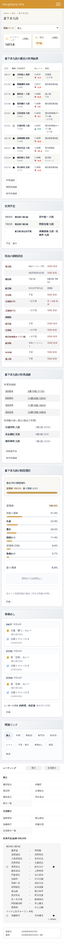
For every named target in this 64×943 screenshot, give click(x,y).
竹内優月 (39, 915)
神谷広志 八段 (23, 148)
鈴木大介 (39, 866)
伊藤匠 (38, 784)
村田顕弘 (15, 887)
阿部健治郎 (16, 903)
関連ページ (9, 28)
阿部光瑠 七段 (46, 224)
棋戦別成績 (11, 186)
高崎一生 (15, 883)
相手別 (41, 735)
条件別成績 (11, 193)
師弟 (8, 754)
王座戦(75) (10, 310)
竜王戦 (8, 266)
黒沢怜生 (15, 895)
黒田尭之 (15, 866)
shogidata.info (13, 4)
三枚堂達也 (16, 858)
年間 (18, 735)
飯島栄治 (15, 870)
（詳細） (25, 38)
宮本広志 (39, 858)
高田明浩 (15, 862)
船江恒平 (39, 891)
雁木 (8, 529)
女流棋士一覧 (9, 830)
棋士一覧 (7, 803)
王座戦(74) (10, 301)
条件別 (53, 735)
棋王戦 (8, 323)
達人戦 (8, 359)
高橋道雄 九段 (46, 231)
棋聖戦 (8, 317)
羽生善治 (39, 797)
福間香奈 (7, 818)
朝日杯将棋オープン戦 (15, 336)
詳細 (8, 601)
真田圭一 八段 (23, 94)
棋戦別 (29, 735)
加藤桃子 (7, 824)
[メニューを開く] (58, 4)
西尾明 (14, 907)
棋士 (14, 13)
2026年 (9, 391)
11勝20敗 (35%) (37, 398)
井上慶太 (39, 903)
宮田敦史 (39, 854)
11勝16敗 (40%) (37, 405)
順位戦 (8, 279)
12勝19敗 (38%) (37, 412)
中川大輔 (39, 878)
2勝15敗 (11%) (36, 391)
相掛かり (11, 537)
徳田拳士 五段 (23, 157)
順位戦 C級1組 (13, 846)
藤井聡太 (7, 784)
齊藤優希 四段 (23, 84)
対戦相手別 (11, 451)
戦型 (51, 744)
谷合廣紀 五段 (12, 434)
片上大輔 (39, 907)
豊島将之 (7, 797)
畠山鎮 (14, 891)
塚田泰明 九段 (12, 441)
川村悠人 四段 (23, 74)
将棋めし (38, 744)
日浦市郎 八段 (23, 125)
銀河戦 (8, 343)
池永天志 (39, 883)
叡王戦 (8, 288)
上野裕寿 (39, 870)
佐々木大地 (16, 899)
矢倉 (8, 521)
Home (6, 13)
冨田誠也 (15, 854)
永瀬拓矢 (39, 790)
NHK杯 (8, 352)
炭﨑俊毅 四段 (23, 138)
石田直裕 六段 (23, 113)
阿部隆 (38, 850)
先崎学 (14, 878)
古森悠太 (39, 862)
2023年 (9, 412)
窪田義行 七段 (23, 103)
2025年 (9, 398)
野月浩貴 (39, 895)
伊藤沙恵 (39, 824)
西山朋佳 (39, 818)
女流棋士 (52, 768)
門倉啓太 (15, 874)
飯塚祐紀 (39, 899)
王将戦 (8, 330)
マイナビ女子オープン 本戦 (19, 911)
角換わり (11, 553)
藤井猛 (14, 850)
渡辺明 (6, 790)
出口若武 (39, 874)
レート (9, 744)
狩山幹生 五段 (23, 167)
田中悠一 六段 (46, 216)
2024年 (9, 405)
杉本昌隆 (39, 887)
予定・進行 (11, 243)
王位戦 (8, 295)
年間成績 (10, 180)
